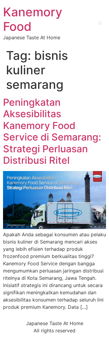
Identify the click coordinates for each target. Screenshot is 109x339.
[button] (99, 23)
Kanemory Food (32, 19)
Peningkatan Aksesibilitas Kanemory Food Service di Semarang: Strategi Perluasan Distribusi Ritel (52, 131)
